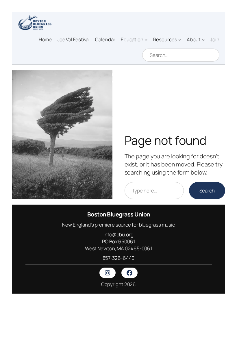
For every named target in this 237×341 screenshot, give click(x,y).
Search (207, 190)
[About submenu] (203, 39)
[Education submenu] (146, 39)
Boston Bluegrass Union (118, 214)
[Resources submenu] (179, 39)
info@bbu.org (118, 234)
